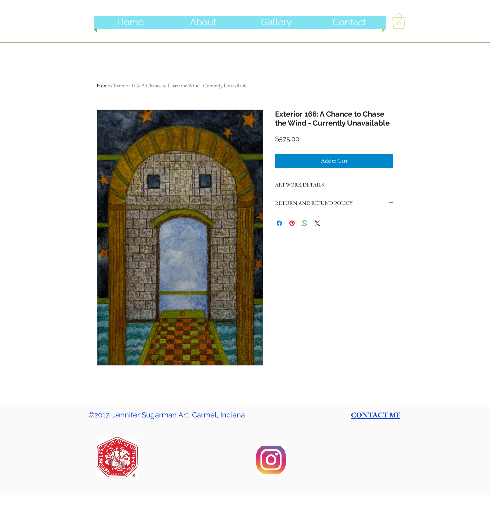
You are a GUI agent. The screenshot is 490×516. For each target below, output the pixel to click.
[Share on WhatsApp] (305, 223)
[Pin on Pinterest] (292, 223)
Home (103, 85)
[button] (398, 21)
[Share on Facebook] (279, 223)
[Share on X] (317, 223)
